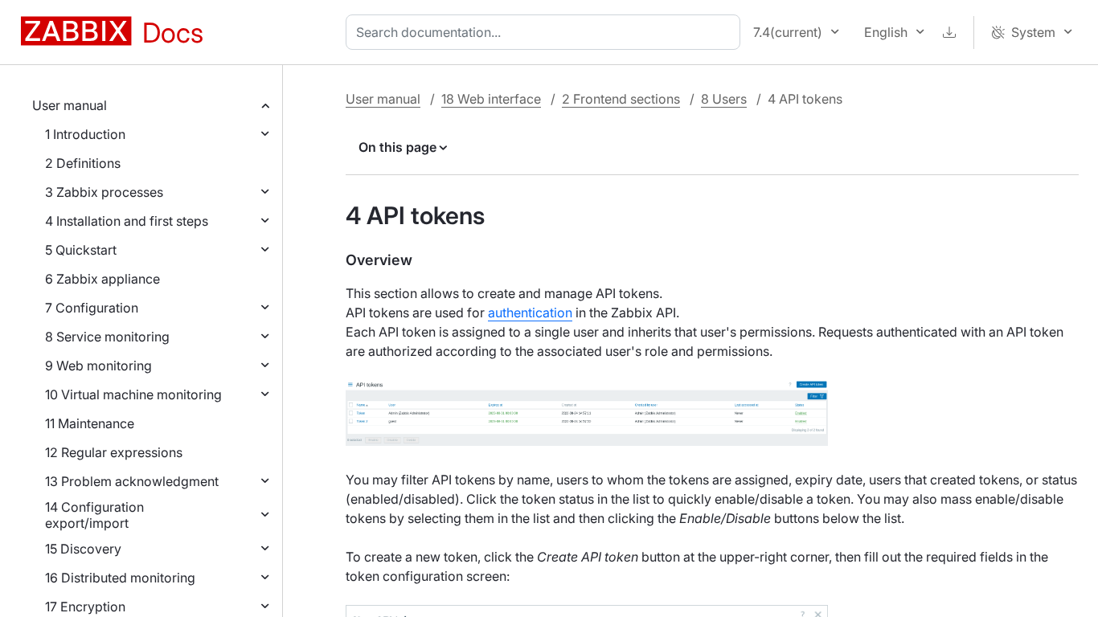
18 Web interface (491, 99)
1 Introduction (85, 134)
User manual (69, 105)
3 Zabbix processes (104, 192)
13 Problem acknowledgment (132, 481)
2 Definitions (83, 163)
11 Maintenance (89, 423)
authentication (530, 312)
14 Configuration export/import (94, 515)
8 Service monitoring (107, 337)
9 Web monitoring (98, 366)
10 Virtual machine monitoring (133, 394)
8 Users (724, 99)
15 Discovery (83, 549)
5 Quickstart (81, 250)
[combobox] (546, 32)
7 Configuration (91, 308)
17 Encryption (85, 607)
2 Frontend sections (621, 99)
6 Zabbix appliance (102, 279)
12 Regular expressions (113, 452)
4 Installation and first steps (126, 221)
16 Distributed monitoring (120, 578)
